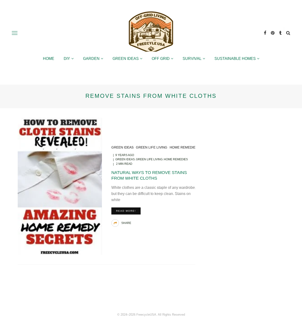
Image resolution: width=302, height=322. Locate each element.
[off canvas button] (14, 33)
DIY (67, 59)
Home (48, 59)
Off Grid (161, 59)
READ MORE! (126, 211)
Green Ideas (126, 59)
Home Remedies (183, 147)
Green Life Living (151, 147)
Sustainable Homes (235, 59)
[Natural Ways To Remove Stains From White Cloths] (60, 186)
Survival (192, 59)
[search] (288, 33)
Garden (91, 59)
